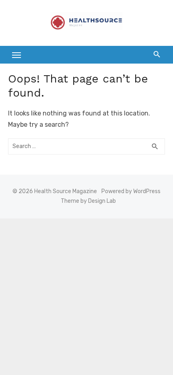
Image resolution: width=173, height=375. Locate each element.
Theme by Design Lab (88, 201)
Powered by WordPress (131, 191)
